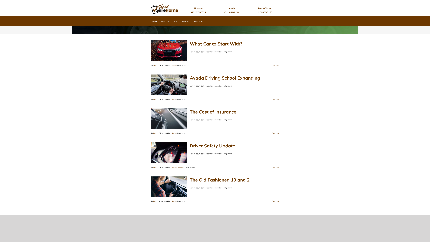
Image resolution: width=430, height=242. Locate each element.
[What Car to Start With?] (169, 50)
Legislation (180, 167)
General (174, 65)
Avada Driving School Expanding (225, 78)
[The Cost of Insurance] (169, 118)
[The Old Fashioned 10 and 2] (169, 186)
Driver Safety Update (212, 146)
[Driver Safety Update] (169, 152)
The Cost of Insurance (213, 112)
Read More (275, 65)
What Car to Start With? (216, 44)
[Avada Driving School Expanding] (169, 85)
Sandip (155, 65)
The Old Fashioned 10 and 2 (220, 180)
